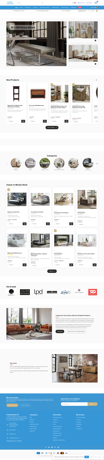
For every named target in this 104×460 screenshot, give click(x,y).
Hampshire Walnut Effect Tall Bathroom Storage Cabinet (59, 107)
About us (55, 422)
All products (79, 428)
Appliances (73, 7)
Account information (81, 417)
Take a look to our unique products (75, 331)
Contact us (55, 419)
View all (51, 271)
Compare (11, 121)
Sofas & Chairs (64, 7)
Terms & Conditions (57, 426)
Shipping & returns (57, 433)
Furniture (35, 7)
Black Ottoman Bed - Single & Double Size (39, 254)
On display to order (57, 417)
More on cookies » (98, 457)
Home (16, 7)
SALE (80, 7)
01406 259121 (12, 430)
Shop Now (59, 331)
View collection (51, 127)
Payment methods (57, 428)
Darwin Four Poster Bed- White (86, 253)
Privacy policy (56, 431)
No (91, 457)
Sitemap (55, 437)
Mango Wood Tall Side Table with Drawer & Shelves (15, 106)
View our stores (25, 405)
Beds (21, 7)
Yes (86, 457)
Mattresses (27, 7)
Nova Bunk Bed (58, 253)
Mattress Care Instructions (59, 440)
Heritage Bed (81, 212)
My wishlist (78, 424)
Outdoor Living (55, 7)
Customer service (82, 10)
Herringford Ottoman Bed (61, 212)
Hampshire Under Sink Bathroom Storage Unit (78, 107)
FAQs (54, 424)
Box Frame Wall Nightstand (36, 105)
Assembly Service (57, 435)
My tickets (78, 422)
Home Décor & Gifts (44, 7)
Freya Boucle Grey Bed (37, 212)
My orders (78, 419)
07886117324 (12, 434)
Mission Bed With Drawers (14, 253)
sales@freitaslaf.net (14, 438)
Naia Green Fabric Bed (13, 212)
